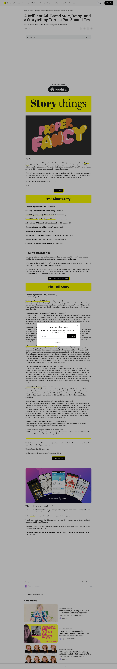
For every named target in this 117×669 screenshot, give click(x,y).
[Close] (77, 326)
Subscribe (71, 336)
